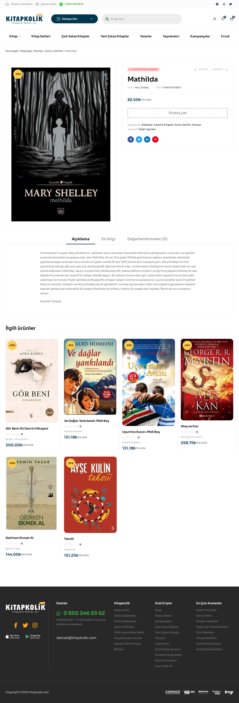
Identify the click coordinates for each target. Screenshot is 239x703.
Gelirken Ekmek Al (19, 538)
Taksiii (69, 539)
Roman (38, 51)
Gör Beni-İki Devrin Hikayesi (27, 428)
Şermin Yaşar (13, 548)
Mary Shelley (142, 87)
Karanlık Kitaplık (163, 124)
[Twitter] (230, 4)
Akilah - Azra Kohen (17, 439)
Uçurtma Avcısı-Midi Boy (141, 432)
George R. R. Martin (191, 437)
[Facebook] (217, 4)
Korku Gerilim (54, 51)
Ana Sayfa (12, 51)
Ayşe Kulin (70, 549)
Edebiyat (26, 51)
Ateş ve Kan (189, 426)
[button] (105, 73)
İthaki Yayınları (147, 129)
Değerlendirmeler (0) (147, 239)
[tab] (80, 240)
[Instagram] (224, 4)
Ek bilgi (108, 239)
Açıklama (81, 239)
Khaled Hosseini (73, 431)
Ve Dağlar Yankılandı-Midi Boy (86, 421)
